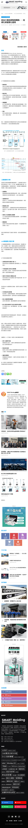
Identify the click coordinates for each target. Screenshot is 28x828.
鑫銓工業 (18, 792)
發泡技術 (15, 787)
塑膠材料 (22, 769)
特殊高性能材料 (6, 787)
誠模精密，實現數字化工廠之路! (12, 601)
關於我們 (15, 820)
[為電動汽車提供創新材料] (4, 562)
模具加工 (22, 781)
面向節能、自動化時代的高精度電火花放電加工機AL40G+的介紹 (13, 452)
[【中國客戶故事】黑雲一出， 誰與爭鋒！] (14, 631)
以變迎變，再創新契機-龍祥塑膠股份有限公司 (15, 620)
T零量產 (4, 766)
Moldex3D (11, 763)
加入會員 (20, 820)
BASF (14, 750)
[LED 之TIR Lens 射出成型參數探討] (4, 569)
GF (22, 757)
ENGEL (16, 757)
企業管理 (4, 769)
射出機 (14, 775)
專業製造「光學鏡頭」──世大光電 (18, 553)
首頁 (7, 820)
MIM (3, 763)
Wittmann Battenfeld (18, 766)
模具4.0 (16, 781)
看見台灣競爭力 (5, 789)
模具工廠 (3, 784)
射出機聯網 (21, 775)
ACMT (21, 824)
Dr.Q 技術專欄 (7, 757)
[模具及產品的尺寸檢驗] (14, 485)
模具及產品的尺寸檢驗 (7, 494)
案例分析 (10, 781)
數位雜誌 (11, 820)
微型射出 (3, 778)
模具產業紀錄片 (9, 784)
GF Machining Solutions (6, 760)
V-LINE (9, 766)
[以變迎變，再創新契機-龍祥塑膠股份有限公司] (14, 611)
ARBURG (10, 750)
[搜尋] (26, 2)
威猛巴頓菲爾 (10, 772)
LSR (23, 760)
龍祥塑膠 (22, 792)
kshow (19, 760)
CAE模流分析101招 (9, 753)
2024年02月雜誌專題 (5, 17)
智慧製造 (19, 778)
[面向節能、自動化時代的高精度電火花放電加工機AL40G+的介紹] (14, 442)
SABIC (19, 763)
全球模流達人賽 (12, 769)
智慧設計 (3, 781)
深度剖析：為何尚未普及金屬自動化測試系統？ (13, 431)
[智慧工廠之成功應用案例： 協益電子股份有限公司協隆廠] (4, 576)
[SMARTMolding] (14, 2)
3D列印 (4, 750)
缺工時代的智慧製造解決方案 (9, 473)
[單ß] (2, 2)
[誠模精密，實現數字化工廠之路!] (14, 592)
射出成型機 (6, 775)
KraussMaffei (14, 760)
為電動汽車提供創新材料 (15, 560)
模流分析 (16, 784)
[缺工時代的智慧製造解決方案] (14, 464)
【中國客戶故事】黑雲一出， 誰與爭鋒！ (15, 640)
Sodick (22, 763)
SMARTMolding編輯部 (13, 392)
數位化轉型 (10, 778)
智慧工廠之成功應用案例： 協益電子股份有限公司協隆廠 (18, 575)
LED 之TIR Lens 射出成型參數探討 (18, 567)
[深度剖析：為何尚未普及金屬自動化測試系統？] (14, 422)
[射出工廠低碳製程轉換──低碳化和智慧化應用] (14, 35)
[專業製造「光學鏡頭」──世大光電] (4, 555)
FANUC (19, 757)
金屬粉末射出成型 (8, 792)
